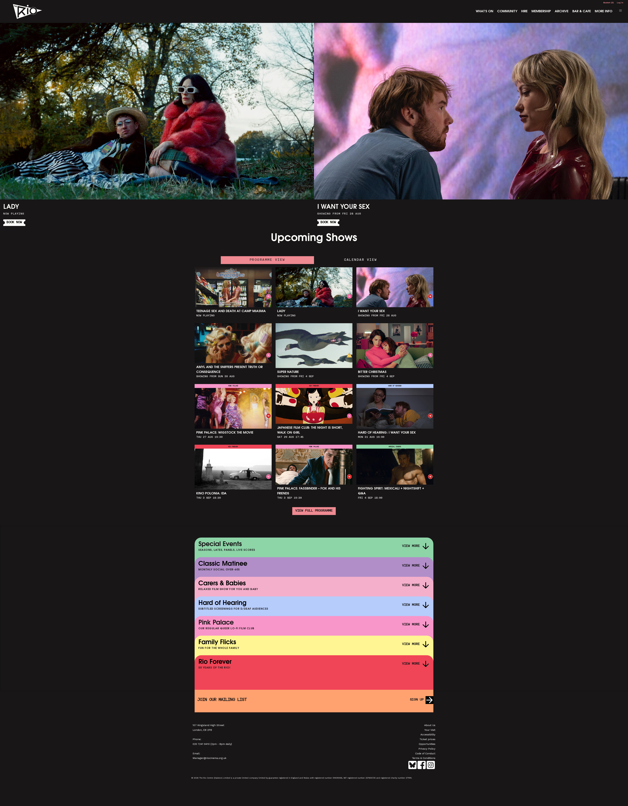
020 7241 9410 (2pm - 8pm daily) (212, 744)
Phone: (197, 739)
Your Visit (429, 730)
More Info (603, 11)
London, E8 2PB (202, 730)
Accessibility (427, 734)
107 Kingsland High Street (208, 725)
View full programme (314, 510)
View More (411, 546)
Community (507, 11)
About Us (429, 725)
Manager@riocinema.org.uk (209, 758)
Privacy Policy (427, 748)
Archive (561, 11)
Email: (196, 753)
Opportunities (427, 744)
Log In (620, 2)
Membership (541, 11)
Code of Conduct (425, 753)
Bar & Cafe (581, 11)
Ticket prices (427, 739)
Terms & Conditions (423, 758)
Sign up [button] (417, 699)
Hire (524, 11)
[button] (620, 10)
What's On (484, 11)
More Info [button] (162, 125)
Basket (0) (608, 2)
